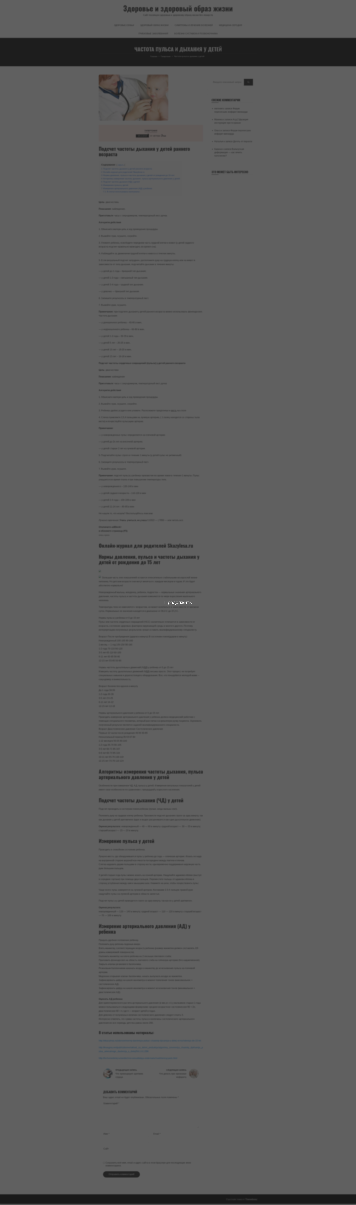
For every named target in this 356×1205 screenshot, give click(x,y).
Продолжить (178, 602)
